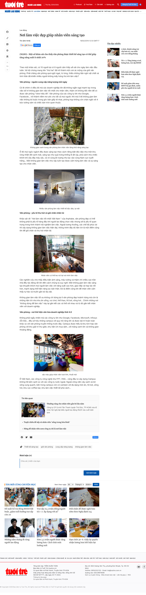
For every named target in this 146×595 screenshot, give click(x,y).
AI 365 (114, 11)
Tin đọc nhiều (114, 43)
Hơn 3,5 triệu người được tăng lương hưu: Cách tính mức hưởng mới (131, 97)
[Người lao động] (34, 4)
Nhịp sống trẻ (78, 558)
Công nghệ (60, 558)
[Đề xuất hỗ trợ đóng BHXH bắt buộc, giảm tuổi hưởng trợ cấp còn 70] (20, 497)
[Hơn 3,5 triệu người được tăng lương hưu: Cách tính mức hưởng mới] (113, 97)
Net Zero (51, 11)
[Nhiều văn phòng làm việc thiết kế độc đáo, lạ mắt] (59, 187)
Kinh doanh (52, 558)
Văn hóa (86, 558)
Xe (65, 558)
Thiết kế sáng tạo (31, 447)
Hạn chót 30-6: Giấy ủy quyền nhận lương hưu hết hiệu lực (83, 541)
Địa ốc (137, 11)
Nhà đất (112, 558)
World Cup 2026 (128, 11)
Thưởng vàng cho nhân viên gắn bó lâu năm (65, 404)
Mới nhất (11, 558)
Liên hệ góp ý (121, 575)
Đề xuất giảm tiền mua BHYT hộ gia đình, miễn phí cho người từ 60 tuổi (130, 85)
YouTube (89, 4)
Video (25, 558)
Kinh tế (57, 11)
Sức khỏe (64, 11)
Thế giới (36, 558)
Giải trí (100, 11)
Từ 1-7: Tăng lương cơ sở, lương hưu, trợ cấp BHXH (131, 62)
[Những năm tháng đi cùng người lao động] (20, 527)
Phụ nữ (119, 11)
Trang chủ (4, 558)
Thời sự (23, 11)
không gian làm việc (83, 447)
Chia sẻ (37, 45)
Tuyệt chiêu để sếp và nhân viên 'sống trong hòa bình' (47, 422)
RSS (129, 575)
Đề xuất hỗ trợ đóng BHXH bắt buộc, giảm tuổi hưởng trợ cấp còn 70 (19, 512)
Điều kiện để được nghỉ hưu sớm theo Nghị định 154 (131, 74)
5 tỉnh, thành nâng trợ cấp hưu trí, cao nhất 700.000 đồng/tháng (130, 51)
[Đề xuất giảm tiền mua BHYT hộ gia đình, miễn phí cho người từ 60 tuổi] (113, 86)
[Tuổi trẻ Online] (16, 572)
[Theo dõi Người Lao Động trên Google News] (26, 45)
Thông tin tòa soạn (40, 577)
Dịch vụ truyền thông (92, 575)
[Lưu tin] (7, 57)
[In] (7, 51)
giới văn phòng (47, 447)
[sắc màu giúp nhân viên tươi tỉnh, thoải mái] (59, 353)
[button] (7, 62)
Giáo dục (72, 11)
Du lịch (69, 558)
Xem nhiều (18, 558)
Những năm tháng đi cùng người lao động (17, 541)
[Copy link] (7, 38)
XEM (96, 485)
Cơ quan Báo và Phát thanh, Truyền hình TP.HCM (50, 579)
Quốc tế (30, 11)
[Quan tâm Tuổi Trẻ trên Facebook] (144, 567)
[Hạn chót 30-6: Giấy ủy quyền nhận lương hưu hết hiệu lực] (84, 527)
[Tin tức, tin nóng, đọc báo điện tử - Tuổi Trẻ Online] (16, 4)
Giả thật (126, 558)
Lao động (37, 11)
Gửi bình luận (91, 473)
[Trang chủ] (12, 11)
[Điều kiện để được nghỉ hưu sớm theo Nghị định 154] (113, 75)
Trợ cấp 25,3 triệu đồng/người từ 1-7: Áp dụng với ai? (51, 510)
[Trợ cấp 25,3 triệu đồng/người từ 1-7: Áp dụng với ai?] (52, 497)
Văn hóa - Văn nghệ (90, 11)
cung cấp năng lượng (64, 447)
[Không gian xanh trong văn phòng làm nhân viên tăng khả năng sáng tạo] (59, 126)
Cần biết (100, 4)
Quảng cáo (110, 4)
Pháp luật (79, 11)
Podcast (79, 4)
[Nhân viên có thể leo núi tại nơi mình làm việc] (59, 254)
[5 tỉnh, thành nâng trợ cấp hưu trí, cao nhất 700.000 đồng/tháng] (113, 52)
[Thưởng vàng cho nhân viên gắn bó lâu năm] (33, 410)
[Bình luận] (7, 44)
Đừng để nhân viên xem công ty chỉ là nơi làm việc (45, 429)
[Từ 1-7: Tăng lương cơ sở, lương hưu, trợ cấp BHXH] (113, 63)
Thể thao (107, 11)
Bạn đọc (44, 11)
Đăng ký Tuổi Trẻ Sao (129, 4)
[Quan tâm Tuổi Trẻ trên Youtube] (139, 567)
